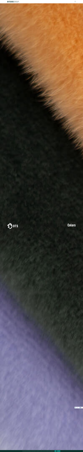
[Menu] (75, 1)
